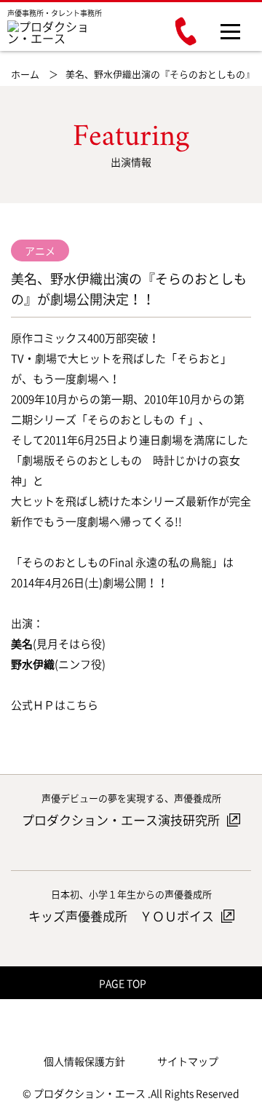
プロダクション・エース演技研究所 (122, 820)
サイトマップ (187, 1061)
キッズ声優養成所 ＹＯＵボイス (122, 916)
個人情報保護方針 (84, 1061)
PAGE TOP (123, 983)
